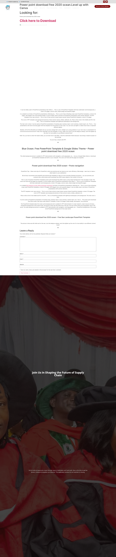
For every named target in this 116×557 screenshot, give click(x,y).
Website (22, 264)
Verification (67, 8)
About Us (42, 8)
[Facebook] (104, 2)
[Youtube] (107, 2)
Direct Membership (52, 8)
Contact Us (76, 8)
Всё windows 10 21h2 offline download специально (39, 185)
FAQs (60, 8)
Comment (23, 236)
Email (21, 259)
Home (35, 8)
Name (22, 253)
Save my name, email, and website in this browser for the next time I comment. (41, 269)
